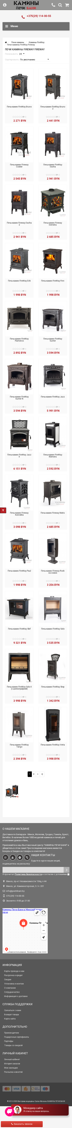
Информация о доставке (15, 996)
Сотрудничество (12, 992)
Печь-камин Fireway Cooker (19, 166)
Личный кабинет (12, 1059)
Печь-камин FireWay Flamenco (19, 340)
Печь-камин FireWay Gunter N (19, 398)
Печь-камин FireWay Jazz (53, 397)
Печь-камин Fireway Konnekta (19, 514)
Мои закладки (11, 1068)
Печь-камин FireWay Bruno (19, 107)
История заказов (12, 1063)
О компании (10, 988)
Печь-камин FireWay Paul (19, 571)
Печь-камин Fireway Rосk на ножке (52, 572)
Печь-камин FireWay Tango (19, 746)
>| (42, 774)
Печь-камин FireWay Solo (52, 629)
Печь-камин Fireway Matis (53, 513)
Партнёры (8, 1041)
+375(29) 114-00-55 (39, 16)
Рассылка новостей (13, 1072)
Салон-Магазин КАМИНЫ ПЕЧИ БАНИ (50, 1101)
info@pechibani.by (15, 891)
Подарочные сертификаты (16, 1037)
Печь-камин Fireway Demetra (53, 224)
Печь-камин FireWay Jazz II (19, 456)
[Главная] (6, 42)
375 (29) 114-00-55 (15, 896)
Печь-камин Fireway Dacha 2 (19, 224)
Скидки (7, 979)
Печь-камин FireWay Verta (53, 745)
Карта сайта (10, 1019)
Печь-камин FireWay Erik (19, 281)
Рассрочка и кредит (13, 975)
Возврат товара (11, 1014)
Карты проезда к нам (14, 971)
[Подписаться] (66, 870)
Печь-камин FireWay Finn (52, 281)
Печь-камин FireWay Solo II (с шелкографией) (19, 688)
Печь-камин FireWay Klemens (52, 456)
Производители (11, 1033)
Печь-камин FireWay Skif (19, 629)
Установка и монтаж (14, 984)
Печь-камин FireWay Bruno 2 (52, 108)
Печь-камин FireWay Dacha (52, 166)
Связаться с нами (12, 1010)
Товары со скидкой (13, 1045)
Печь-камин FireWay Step (52, 687)
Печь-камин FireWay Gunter (52, 340)
